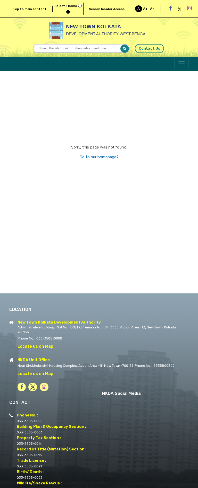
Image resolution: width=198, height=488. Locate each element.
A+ (145, 9)
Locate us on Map (35, 346)
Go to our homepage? (99, 157)
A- (152, 9)
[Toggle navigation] (181, 64)
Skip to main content (29, 9)
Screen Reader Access (107, 9)
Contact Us (149, 48)
